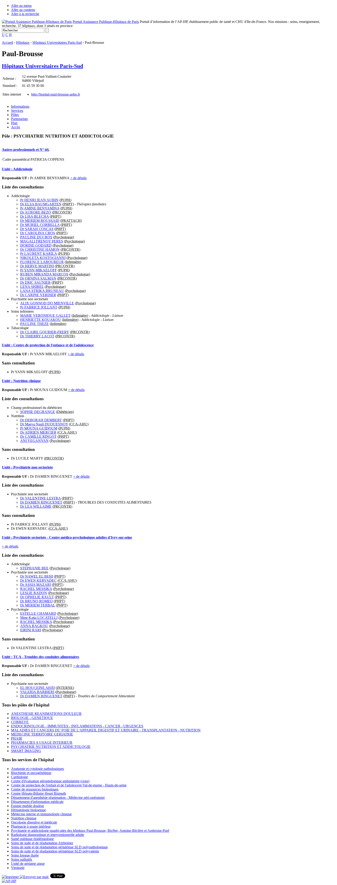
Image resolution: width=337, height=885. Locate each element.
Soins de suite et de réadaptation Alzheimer (42, 843)
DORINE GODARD (36, 245)
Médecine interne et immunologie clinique (41, 814)
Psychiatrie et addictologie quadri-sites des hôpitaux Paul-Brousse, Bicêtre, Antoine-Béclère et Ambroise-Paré (90, 831)
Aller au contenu (23, 10)
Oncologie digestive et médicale (34, 822)
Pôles (15, 115)
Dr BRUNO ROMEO (36, 601)
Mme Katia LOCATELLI (39, 618)
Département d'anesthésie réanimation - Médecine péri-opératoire (58, 798)
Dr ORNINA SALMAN (38, 278)
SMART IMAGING (26, 751)
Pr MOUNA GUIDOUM (38, 428)
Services (17, 111)
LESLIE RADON (33, 593)
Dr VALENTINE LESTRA (40, 498)
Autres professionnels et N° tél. (25, 150)
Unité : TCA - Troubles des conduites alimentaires (40, 657)
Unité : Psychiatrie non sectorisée (27, 467)
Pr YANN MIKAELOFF (38, 270)
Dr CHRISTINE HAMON (40, 249)
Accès (15, 127)
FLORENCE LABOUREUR (42, 262)
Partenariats (19, 119)
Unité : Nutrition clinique (21, 381)
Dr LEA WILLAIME (36, 506)
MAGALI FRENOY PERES (41, 241)
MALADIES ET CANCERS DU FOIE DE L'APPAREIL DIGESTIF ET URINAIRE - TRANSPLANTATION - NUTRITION (106, 730)
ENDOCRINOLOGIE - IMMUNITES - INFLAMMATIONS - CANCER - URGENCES (77, 726)
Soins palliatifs (21, 859)
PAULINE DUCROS (36, 237)
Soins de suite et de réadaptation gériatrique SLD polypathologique (59, 847)
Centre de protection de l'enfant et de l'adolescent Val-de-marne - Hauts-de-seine (69, 785)
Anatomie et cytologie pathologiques (37, 769)
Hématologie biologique (28, 810)
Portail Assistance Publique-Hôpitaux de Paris (106, 22)
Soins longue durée (25, 855)
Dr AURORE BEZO (35, 212)
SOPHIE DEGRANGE (37, 412)
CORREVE (20, 722)
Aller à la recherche (25, 14)
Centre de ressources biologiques (34, 789)
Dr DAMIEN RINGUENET (41, 502)
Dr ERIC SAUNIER (35, 282)
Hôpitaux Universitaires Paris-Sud (57, 42)
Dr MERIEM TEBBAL (37, 605)
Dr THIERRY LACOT (37, 336)
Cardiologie (19, 777)
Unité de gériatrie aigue (28, 864)
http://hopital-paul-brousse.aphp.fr (55, 94)
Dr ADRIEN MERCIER (38, 432)
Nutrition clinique (23, 818)
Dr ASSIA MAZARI (35, 585)
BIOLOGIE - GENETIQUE (32, 718)
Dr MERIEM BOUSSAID (39, 221)
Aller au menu (21, 6)
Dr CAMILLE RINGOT (38, 436)
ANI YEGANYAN (34, 441)
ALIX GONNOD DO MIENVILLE (47, 303)
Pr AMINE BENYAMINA (39, 208)
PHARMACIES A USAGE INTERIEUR (41, 742)
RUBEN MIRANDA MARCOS (44, 274)
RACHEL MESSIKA (36, 589)
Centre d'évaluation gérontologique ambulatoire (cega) (50, 781)
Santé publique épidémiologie (32, 839)
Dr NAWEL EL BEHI (36, 576)
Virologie (18, 868)
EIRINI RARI (30, 630)
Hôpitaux (23, 42)
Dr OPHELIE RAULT (37, 597)
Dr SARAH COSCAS (36, 229)
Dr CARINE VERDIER (38, 295)
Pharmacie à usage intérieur (31, 826)
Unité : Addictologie (17, 169)
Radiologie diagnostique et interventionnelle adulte (47, 835)
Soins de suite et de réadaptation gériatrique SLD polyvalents (55, 851)
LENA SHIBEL (32, 287)
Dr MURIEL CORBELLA (40, 225)
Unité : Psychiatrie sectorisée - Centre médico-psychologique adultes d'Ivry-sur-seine (67, 537)
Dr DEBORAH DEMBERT (41, 420)
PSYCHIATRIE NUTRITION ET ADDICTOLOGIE (51, 747)
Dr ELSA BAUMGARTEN (40, 204)
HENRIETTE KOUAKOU (40, 320)
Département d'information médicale (37, 802)
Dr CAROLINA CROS (37, 233)
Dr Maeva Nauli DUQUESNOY (44, 424)
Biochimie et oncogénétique (31, 773)
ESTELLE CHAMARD (38, 613)
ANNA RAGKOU (34, 626)
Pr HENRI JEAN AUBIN (39, 200)
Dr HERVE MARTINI (37, 266)
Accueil (7, 42)
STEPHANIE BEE (34, 568)
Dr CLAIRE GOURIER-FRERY (44, 332)
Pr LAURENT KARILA (38, 254)
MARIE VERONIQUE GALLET (45, 315)
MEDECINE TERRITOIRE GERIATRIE (42, 734)
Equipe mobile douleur (27, 806)
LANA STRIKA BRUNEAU (42, 291)
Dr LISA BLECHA (34, 216)
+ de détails (78, 178)
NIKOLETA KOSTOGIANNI (43, 258)
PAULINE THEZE (34, 324)
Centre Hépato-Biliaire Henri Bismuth (38, 793)
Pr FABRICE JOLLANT (38, 307)
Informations (20, 106)
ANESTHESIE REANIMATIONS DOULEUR (46, 714)
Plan (14, 123)
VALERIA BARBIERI (37, 692)
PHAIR (16, 738)
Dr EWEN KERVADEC (38, 580)
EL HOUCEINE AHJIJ (37, 688)
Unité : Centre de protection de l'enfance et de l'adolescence (48, 345)
